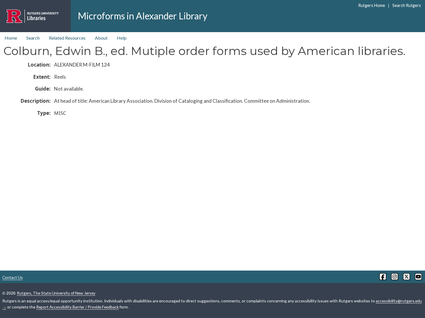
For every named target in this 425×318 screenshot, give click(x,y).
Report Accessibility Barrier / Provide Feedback (77, 306)
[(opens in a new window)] (382, 276)
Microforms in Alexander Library (142, 15)
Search (33, 38)
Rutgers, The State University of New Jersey (56, 293)
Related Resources (67, 38)
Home (11, 38)
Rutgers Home (371, 5)
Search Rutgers (406, 5)
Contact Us (12, 277)
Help (122, 38)
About (101, 38)
